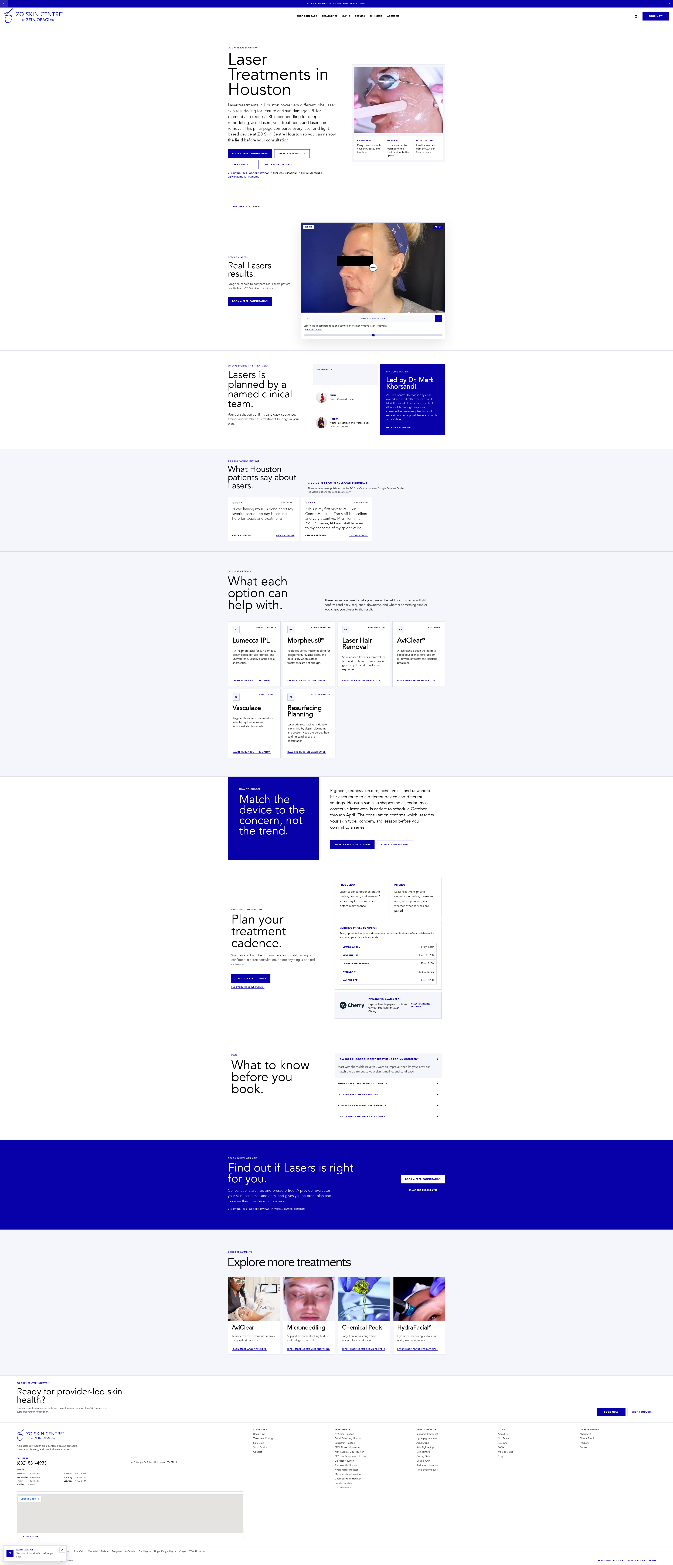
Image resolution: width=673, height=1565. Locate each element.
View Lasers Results (292, 153)
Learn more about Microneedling (308, 1349)
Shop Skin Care (307, 16)
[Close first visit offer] (62, 1550)
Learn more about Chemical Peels (363, 1349)
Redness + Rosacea (427, 1465)
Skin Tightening (425, 1447)
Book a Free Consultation (250, 153)
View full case (313, 329)
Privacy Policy (636, 1560)
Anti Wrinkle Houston (346, 1465)
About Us (393, 16)
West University (197, 1551)
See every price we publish (247, 987)
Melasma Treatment (427, 1434)
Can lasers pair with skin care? (361, 1116)
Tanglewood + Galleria (123, 1551)
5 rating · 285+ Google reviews (248, 173)
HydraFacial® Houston (347, 1469)
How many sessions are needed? (362, 1105)
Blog (500, 1456)
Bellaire (104, 1551)
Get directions (29, 1536)
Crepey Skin (423, 1456)
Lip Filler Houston (344, 1460)
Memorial (93, 1551)
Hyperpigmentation (427, 1438)
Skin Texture (423, 1452)
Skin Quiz (376, 16)
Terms (652, 1560)
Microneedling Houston (348, 1474)
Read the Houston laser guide (306, 752)
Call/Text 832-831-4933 (277, 164)
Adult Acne (422, 1443)
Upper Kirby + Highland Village (170, 1551)
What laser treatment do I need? (362, 1083)
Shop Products (642, 1412)
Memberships (505, 1452)
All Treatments (343, 1487)
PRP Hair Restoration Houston (351, 1456)
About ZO (585, 1434)
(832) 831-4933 (32, 1463)
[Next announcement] (669, 3)
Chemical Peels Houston (348, 1478)
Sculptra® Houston (345, 1443)
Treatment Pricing (263, 1438)
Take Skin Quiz (242, 164)
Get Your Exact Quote (251, 978)
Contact (257, 1452)
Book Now (656, 16)
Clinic (346, 16)
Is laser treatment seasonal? (360, 1094)
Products (584, 1443)
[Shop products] (635, 16)
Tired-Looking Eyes (427, 1469)
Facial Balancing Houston (348, 1438)
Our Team (503, 1438)
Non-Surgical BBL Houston (349, 1452)
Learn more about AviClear (249, 1349)
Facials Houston (343, 1483)
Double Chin (423, 1460)
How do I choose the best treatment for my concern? (378, 1059)
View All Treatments (395, 844)
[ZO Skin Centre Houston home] (40, 1435)
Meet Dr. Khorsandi (398, 427)
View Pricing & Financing (244, 177)
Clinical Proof (587, 1438)
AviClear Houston (344, 1434)
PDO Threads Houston (347, 1447)
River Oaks (79, 1551)
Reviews (502, 1443)
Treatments (329, 16)
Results (360, 16)
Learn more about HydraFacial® (417, 1349)
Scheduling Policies (610, 1560)
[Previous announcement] (4, 3)
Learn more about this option (252, 680)
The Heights (145, 1551)
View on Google (285, 535)
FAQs (501, 1447)
